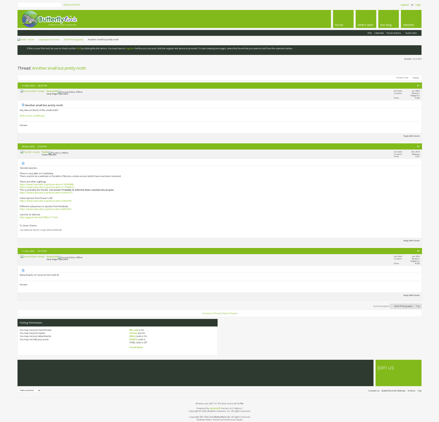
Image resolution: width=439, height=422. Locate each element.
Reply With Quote (412, 136)
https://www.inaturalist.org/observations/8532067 (45, 209)
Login (418, 4)
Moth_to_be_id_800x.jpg (32, 115)
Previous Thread (212, 313)
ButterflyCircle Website (393, 390)
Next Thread (229, 313)
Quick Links (411, 32)
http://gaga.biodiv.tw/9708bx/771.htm (39, 217)
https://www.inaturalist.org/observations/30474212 (46, 192)
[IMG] (132, 336)
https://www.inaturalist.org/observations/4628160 (45, 200)
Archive (411, 390)
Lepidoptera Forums (49, 39)
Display (416, 77)
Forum (31, 39)
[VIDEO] (133, 339)
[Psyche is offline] (30, 152)
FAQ (370, 32)
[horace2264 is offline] (33, 91)
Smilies (133, 333)
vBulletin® (215, 408)
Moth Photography (74, 39)
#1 (418, 85)
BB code (133, 329)
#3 (418, 250)
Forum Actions (394, 32)
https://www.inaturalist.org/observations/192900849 (47, 184)
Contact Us (373, 390)
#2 (418, 146)
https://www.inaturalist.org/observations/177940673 (47, 187)
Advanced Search (71, 4)
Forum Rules (136, 347)
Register (405, 4)
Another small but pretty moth (59, 68)
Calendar (379, 32)
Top (418, 306)
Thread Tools (402, 77)
